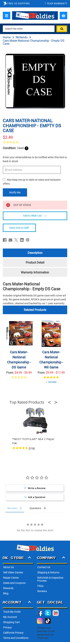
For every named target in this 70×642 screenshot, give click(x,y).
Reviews (42, 591)
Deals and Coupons (14, 582)
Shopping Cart (11, 622)
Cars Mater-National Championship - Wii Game (51, 359)
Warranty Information (35, 272)
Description (35, 253)
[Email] (10, 240)
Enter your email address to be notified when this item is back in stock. (35, 159)
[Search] (61, 28)
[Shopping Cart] (63, 15)
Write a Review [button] (37, 488)
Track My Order (12, 611)
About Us (8, 567)
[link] (35, 142)
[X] (16, 240)
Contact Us (43, 567)
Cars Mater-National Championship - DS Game (19, 359)
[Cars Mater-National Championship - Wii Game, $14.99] (51, 333)
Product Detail (35, 262)
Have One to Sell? (19, 227)
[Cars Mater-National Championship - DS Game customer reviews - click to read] (19, 380)
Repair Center (11, 577)
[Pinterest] (27, 240)
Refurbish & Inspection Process (50, 579)
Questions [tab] (35, 508)
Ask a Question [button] (36, 497)
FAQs (40, 585)
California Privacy (13, 632)
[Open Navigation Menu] (6, 15)
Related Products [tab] (35, 310)
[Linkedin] (22, 240)
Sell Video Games (13, 572)
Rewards (8, 588)
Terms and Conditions (15, 637)
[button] (50, 402)
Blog (5, 593)
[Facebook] (5, 240)
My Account (10, 616)
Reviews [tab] (12, 508)
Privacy (7, 627)
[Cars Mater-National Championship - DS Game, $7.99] (19, 333)
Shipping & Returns (48, 572)
